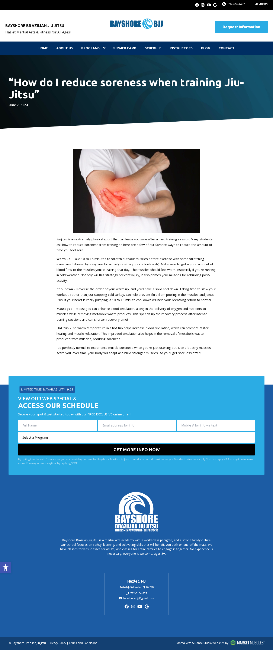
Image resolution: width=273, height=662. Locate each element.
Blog (205, 48)
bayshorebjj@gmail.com (138, 598)
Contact (227, 48)
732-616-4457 (236, 4)
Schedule (153, 48)
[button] (5, 567)
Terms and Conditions (83, 643)
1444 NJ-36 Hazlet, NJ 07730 (137, 587)
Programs (90, 48)
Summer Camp (124, 48)
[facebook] (197, 5)
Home (43, 48)
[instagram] (203, 5)
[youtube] (209, 5)
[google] (215, 5)
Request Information (241, 27)
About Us (64, 48)
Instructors (181, 48)
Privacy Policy (57, 643)
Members (261, 4)
